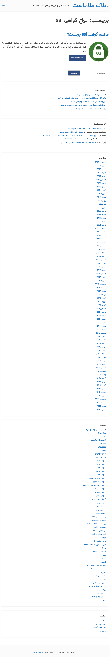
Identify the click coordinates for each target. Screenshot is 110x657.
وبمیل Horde (101, 593)
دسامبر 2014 (101, 368)
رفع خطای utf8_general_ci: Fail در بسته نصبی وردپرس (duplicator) (69, 135)
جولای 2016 (101, 347)
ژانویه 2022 (101, 221)
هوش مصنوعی (100, 590)
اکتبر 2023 (102, 193)
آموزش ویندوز (101, 496)
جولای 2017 (101, 319)
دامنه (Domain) (100, 541)
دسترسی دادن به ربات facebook (78, 139)
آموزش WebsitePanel (97, 478)
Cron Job (102, 433)
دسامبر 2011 (101, 392)
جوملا (104, 537)
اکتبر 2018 (102, 281)
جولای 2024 (101, 186)
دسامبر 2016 (101, 333)
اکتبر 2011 (102, 395)
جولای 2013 (101, 382)
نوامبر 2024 (101, 183)
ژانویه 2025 (101, 176)
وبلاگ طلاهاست (91, 5)
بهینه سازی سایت (99, 520)
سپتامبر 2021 (100, 228)
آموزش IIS (102, 468)
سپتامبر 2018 (100, 284)
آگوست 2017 (101, 315)
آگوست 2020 (101, 256)
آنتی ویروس (101, 503)
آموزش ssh (101, 475)
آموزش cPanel (100, 464)
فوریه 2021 (101, 239)
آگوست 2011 (101, 402)
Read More (77, 57)
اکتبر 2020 (102, 249)
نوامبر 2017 (101, 312)
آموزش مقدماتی (100, 489)
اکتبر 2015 (102, 350)
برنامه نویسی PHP (99, 516)
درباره (4, 5)
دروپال (103, 548)
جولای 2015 (101, 357)
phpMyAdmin (100, 454)
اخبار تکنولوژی (100, 506)
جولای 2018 (101, 291)
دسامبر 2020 (101, 242)
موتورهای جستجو (99, 583)
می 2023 (102, 204)
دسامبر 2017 (101, 308)
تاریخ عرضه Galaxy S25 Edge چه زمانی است (88, 101)
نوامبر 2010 (101, 409)
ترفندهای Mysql (99, 530)
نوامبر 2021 (101, 225)
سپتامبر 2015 (100, 354)
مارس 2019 (101, 267)
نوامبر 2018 (101, 277)
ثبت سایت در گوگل (98, 534)
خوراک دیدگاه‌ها (100, 627)
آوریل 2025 (101, 166)
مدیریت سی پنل (99, 572)
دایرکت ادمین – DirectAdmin (94, 544)
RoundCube (101, 457)
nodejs (103, 450)
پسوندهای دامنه (100, 527)
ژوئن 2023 (101, 200)
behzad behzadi (99, 128)
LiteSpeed (102, 447)
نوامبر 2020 (101, 246)
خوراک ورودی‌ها (100, 624)
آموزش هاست (100, 492)
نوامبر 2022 (101, 211)
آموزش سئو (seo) (99, 482)
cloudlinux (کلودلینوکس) (96, 429)
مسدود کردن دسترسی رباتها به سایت (91, 94)
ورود (104, 620)
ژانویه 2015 (101, 364)
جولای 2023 (101, 197)
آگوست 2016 (101, 343)
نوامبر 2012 (101, 389)
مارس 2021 (101, 235)
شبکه (104, 558)
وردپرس (103, 600)
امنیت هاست (101, 513)
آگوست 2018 (101, 287)
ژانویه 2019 (101, 270)
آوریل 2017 (101, 322)
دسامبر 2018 (101, 274)
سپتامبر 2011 (100, 399)
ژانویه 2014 (101, 375)
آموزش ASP (101, 461)
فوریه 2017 (101, 326)
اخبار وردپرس (101, 510)
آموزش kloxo (101, 471)
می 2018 (102, 294)
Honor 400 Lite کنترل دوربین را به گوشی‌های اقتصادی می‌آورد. (82, 98)
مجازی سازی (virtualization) (95, 565)
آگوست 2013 (101, 378)
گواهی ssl (102, 562)
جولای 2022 (101, 214)
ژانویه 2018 (101, 305)
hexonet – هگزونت (98, 440)
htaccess (102, 443)
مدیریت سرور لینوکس (97, 569)
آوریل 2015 (101, 361)
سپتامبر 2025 (100, 162)
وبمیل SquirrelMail (98, 597)
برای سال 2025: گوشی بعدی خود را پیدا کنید (89, 108)
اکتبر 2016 (102, 340)
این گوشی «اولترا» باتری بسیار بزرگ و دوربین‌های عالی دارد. (83, 105)
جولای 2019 (101, 263)
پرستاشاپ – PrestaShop (96, 523)
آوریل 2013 (101, 385)
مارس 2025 (101, 169)
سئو (104, 555)
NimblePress (39, 652)
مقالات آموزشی (100, 576)
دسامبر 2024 (101, 179)
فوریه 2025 (101, 173)
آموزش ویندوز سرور (98, 499)
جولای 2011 (101, 406)
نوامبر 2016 (101, 336)
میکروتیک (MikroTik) (97, 586)
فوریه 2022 (101, 218)
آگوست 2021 (101, 232)
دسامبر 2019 (101, 260)
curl (104, 436)
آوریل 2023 (101, 207)
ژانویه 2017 (101, 329)
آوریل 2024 (101, 190)
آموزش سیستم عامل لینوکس (94, 485)
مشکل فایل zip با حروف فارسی (78, 128)
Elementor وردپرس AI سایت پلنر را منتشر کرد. (78, 142)
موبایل (103, 579)
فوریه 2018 (101, 301)
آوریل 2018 (101, 298)
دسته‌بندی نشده (99, 551)
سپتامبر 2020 (100, 253)
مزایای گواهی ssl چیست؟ (88, 34)
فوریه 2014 (101, 371)
